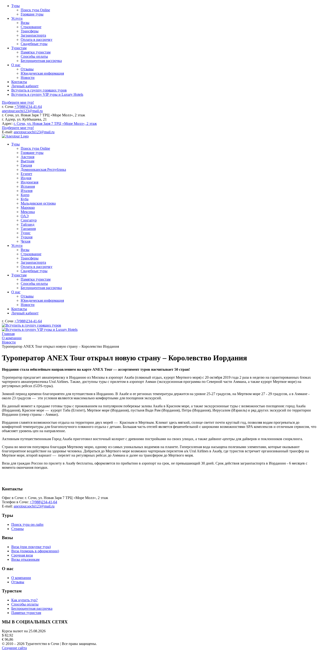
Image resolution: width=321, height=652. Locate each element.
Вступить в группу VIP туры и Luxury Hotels (47, 94)
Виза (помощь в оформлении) (35, 551)
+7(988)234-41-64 (28, 107)
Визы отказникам (25, 559)
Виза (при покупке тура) (31, 547)
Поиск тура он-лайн (27, 524)
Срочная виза (22, 555)
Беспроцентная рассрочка (31, 608)
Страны (17, 529)
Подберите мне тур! (18, 102)
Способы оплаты (25, 604)
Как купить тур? (24, 600)
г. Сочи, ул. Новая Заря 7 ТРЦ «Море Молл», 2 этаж (55, 124)
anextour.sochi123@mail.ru (22, 111)
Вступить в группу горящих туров (39, 90)
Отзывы (17, 582)
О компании (21, 578)
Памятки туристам (26, 613)
